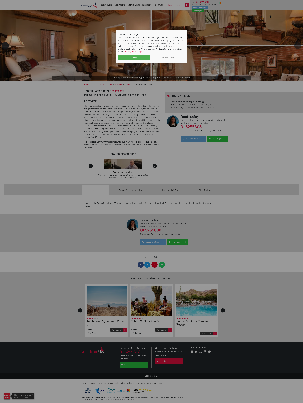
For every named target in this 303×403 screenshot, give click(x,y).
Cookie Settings (167, 58)
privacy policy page (133, 52)
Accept (134, 58)
